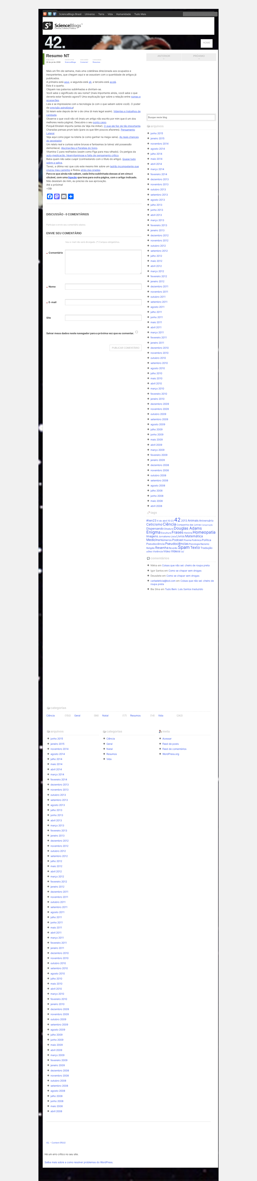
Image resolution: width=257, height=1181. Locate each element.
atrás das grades (90, 169)
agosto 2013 (158, 199)
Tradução (206, 548)
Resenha (161, 548)
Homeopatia (204, 532)
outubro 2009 (158, 413)
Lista (173, 536)
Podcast (177, 540)
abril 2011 (156, 327)
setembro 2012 (159, 250)
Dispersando (155, 528)
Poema (187, 540)
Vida (110, 14)
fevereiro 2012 (159, 276)
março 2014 (157, 169)
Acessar (167, 738)
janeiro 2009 (158, 459)
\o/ (182, 551)
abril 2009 (156, 444)
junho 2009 (157, 434)
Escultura (166, 532)
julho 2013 (156, 204)
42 (177, 520)
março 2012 (157, 271)
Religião (150, 548)
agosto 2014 (158, 148)
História (188, 532)
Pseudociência (155, 543)
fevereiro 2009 (159, 454)
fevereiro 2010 (159, 393)
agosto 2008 (158, 485)
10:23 (171, 520)
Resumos (96, 62)
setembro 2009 (159, 419)
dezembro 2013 (160, 179)
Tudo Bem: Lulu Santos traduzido (184, 589)
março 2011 (157, 332)
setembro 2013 (159, 194)
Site (48, 317)
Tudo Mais (140, 14)
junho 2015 (157, 133)
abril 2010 (156, 383)
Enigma (153, 532)
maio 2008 (157, 500)
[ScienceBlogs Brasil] (63, 28)
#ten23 (151, 520)
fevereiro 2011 (159, 337)
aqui (66, 81)
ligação (72, 177)
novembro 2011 (159, 291)
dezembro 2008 (160, 465)
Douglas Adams (188, 528)
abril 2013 (156, 214)
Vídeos (175, 551)
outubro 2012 (158, 245)
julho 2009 (157, 429)
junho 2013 (157, 209)
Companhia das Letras (189, 524)
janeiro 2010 (158, 398)
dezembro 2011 (159, 286)
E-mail (51, 303)
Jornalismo (164, 536)
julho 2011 (156, 311)
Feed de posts (170, 743)
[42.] (79, 48)
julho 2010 (156, 373)
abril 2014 (156, 163)
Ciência (169, 524)
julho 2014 (156, 153)
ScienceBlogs (70, 62)
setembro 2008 (159, 480)
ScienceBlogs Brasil (70, 14)
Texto (195, 547)
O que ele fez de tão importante (122, 125)
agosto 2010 (158, 368)
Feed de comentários (174, 748)
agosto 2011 (158, 306)
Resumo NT (57, 55)
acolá (113, 81)
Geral (77, 715)
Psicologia (194, 544)
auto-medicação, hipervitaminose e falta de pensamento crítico (82, 155)
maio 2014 (156, 158)
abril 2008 (156, 505)
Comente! (84, 62)
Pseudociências (176, 543)
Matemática (194, 536)
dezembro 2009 (160, 403)
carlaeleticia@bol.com (163, 580)
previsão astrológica (61, 107)
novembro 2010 (160, 352)
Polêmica (196, 540)
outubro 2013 (158, 189)
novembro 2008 (160, 470)
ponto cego (99, 122)
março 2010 (157, 388)
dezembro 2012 (160, 235)
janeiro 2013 (158, 230)
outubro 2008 (158, 475)
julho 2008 (157, 490)
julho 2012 (156, 255)
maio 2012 (156, 260)
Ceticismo (154, 524)
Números (166, 540)
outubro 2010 (158, 357)
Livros (180, 536)
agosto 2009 (158, 424)
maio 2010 (156, 378)
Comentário (54, 253)
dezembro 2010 (160, 347)
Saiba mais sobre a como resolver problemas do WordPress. (79, 1162)
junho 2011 (157, 317)
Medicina (153, 540)
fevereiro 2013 (159, 225)
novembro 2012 (159, 240)
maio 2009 (157, 439)
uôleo (149, 551)
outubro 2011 (158, 296)
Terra (101, 14)
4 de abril (162, 520)
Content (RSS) (59, 1142)
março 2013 (157, 220)
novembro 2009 (160, 408)
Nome (51, 287)
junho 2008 (157, 495)
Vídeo (166, 551)
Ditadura (168, 528)
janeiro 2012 (157, 281)
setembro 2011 (159, 301)
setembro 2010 (159, 362)
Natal (105, 715)
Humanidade (123, 14)
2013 (184, 520)
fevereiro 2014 (159, 174)
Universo (90, 14)
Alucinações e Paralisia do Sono (79, 147)
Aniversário (206, 520)
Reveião (173, 548)
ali (90, 81)
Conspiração (207, 525)
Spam (184, 547)
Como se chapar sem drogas (185, 570)
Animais (193, 520)
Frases (177, 532)
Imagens (152, 536)
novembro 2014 (160, 143)
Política (206, 540)
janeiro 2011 (157, 342)
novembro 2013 (160, 184)
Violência (158, 551)
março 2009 (158, 449)
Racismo (204, 544)
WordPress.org (170, 753)
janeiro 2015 (158, 138)
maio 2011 (156, 322)
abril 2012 (156, 265)
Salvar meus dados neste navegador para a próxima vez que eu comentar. (90, 333)
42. (47, 1142)
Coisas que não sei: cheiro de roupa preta (186, 565)
